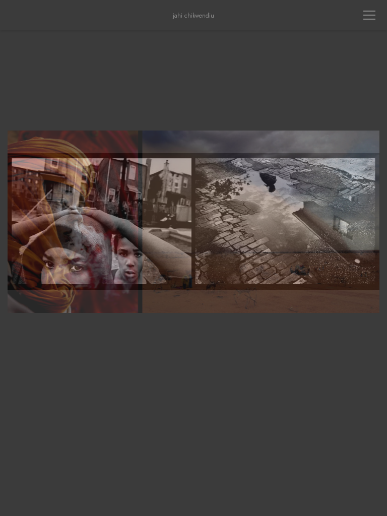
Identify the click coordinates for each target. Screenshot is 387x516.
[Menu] (369, 15)
